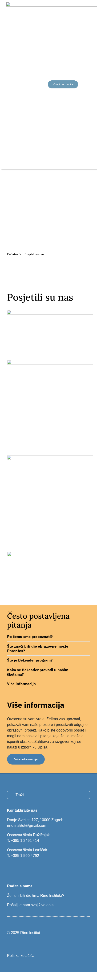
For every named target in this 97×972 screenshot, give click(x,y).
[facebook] (8, 869)
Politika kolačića (20, 956)
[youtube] (24, 869)
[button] (48, 636)
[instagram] (16, 869)
